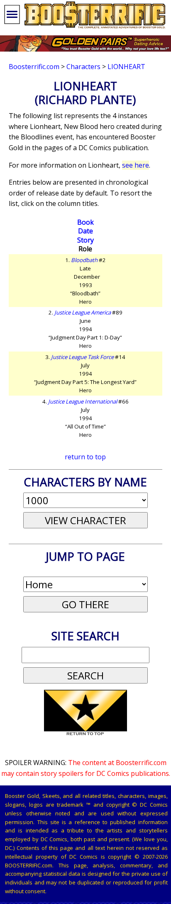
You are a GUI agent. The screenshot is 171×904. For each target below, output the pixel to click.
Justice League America (82, 312)
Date (85, 230)
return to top (85, 456)
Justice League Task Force (82, 357)
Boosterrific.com (34, 66)
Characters (83, 66)
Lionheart (126, 66)
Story (85, 240)
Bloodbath (84, 260)
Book (85, 222)
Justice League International (82, 401)
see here (135, 165)
